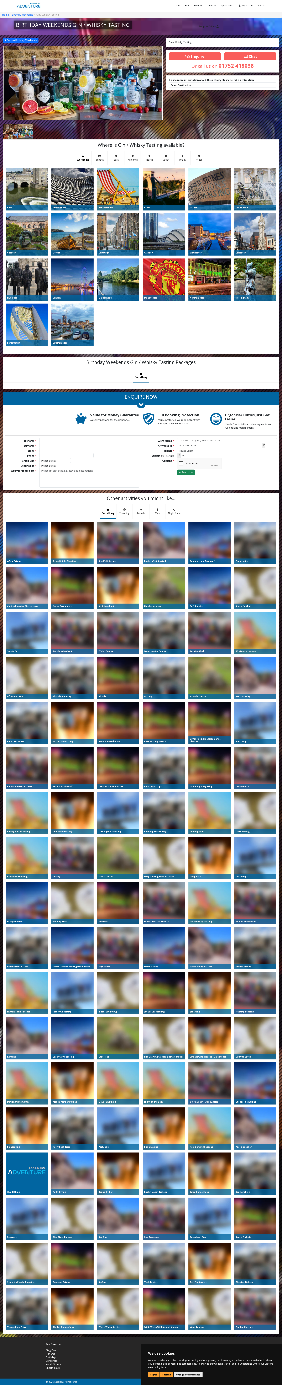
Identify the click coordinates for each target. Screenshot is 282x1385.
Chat (252, 56)
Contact (262, 5)
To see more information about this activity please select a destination (211, 80)
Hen (187, 5)
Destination (28, 465)
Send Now (187, 472)
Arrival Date (166, 445)
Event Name (166, 440)
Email (32, 450)
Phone (31, 455)
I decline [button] (166, 1374)
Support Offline (207, 26)
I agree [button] (153, 1374)
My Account (247, 5)
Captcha (168, 460)
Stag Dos (51, 1350)
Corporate (211, 5)
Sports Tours (227, 5)
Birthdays (51, 1357)
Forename (29, 440)
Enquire (197, 56)
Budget (163, 455)
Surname (30, 445)
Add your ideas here (23, 470)
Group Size (29, 460)
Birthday (198, 5)
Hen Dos (50, 1353)
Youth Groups (53, 1364)
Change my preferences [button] (188, 1374)
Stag (178, 5)
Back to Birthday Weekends (21, 40)
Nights (169, 450)
